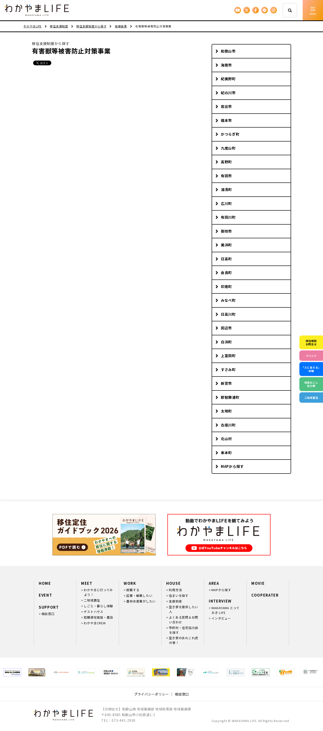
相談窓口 (47, 613)
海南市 (226, 64)
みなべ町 (228, 300)
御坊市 (226, 231)
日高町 (226, 258)
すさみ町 (228, 369)
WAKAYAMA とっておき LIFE (225, 610)
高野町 (226, 161)
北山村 (226, 438)
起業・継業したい (139, 595)
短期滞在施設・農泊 (98, 617)
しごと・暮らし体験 (98, 606)
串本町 (226, 452)
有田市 (226, 175)
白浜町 (226, 341)
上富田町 (228, 355)
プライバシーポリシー (151, 694)
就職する (132, 590)
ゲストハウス (93, 611)
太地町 (226, 410)
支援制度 (175, 601)
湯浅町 (226, 189)
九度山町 (228, 148)
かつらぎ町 (230, 134)
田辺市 (226, 327)
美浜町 (226, 244)
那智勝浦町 (230, 397)
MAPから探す (232, 466)
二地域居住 (92, 600)
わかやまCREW (94, 623)
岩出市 (226, 106)
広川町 (226, 203)
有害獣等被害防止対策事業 (71, 50)
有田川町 (228, 217)
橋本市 (226, 120)
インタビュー (221, 618)
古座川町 (228, 424)
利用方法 (175, 590)
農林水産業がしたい (141, 601)
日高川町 (228, 314)
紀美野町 (228, 78)
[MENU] (313, 10)
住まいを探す (178, 595)
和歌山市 (228, 51)
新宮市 (226, 383)
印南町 (226, 286)
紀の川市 (228, 92)
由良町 (226, 272)
